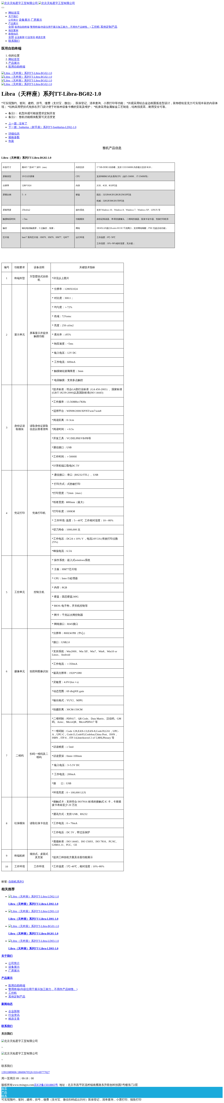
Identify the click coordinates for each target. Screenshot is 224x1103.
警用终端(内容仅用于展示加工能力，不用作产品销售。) (42, 989)
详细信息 (14, 133)
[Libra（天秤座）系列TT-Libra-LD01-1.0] (33, 911)
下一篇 (42, 127)
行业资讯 (14, 1014)
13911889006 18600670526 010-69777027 (25, 1072)
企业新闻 (14, 1011)
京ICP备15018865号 (46, 1084)
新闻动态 (7, 1003)
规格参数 (14, 137)
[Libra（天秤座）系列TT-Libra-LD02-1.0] (33, 896)
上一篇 (17, 123)
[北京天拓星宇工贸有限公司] (112, 3)
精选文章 (14, 1018)
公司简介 (14, 963)
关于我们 (7, 955)
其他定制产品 (16, 996)
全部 (11, 26)
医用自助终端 (16, 66)
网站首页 (14, 12)
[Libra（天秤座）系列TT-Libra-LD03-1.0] (33, 940)
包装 (11, 141)
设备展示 (14, 966)
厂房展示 (14, 970)
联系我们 (7, 1026)
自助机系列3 (16, 881)
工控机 (12, 992)
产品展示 (14, 62)
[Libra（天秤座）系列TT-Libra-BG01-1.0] (33, 926)
